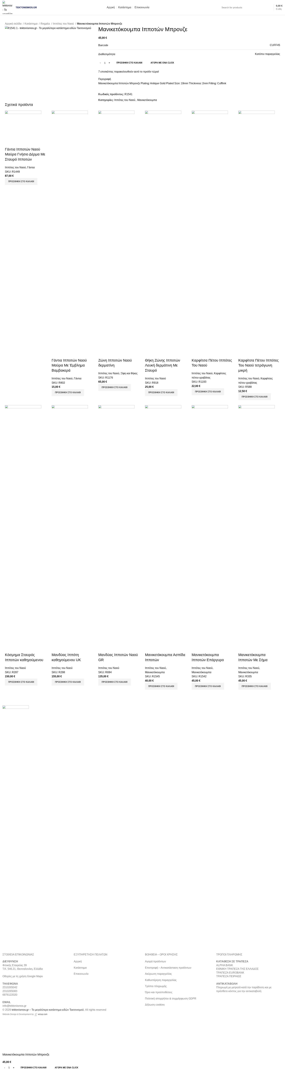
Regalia (45, 23)
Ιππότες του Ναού (64, 23)
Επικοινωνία (81, 973)
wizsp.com (42, 1014)
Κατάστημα (31, 23)
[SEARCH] (263, 7)
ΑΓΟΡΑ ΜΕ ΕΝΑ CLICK (162, 62)
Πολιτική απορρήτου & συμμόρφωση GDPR (170, 998)
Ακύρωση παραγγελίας (158, 973)
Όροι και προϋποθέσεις (158, 992)
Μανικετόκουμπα (147, 100)
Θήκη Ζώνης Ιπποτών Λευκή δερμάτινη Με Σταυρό (162, 365)
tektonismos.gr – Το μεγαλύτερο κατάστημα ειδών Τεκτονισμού (48, 1009)
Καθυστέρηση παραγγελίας (161, 980)
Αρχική (78, 961)
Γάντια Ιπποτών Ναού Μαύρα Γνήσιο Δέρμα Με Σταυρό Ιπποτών (25, 154)
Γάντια (31, 167)
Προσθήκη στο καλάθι (129, 62)
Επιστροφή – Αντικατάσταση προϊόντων (168, 967)
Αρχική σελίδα (13, 23)
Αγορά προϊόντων (155, 961)
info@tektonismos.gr (14, 1005)
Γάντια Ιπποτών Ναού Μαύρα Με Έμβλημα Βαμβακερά (69, 365)
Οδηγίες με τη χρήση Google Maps (22, 976)
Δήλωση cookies (155, 1004)
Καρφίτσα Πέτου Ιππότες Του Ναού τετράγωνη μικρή (258, 365)
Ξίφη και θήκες (129, 373)
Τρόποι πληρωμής (156, 986)
